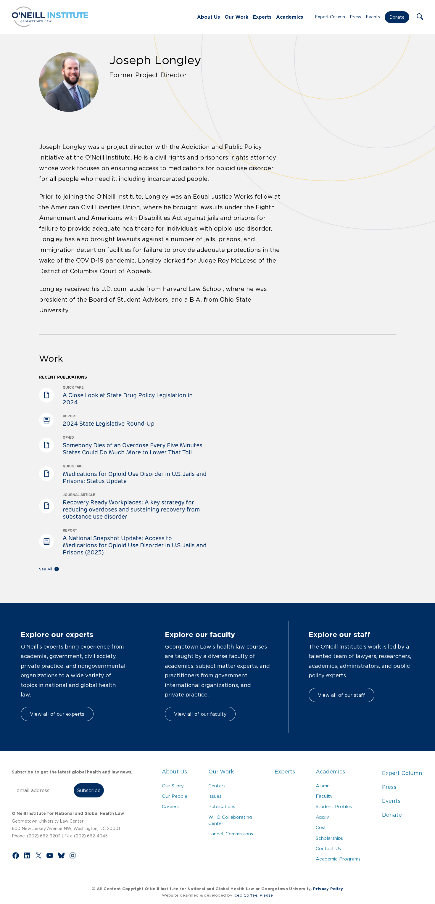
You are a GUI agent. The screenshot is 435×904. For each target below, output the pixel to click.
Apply (322, 817)
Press (355, 17)
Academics (289, 17)
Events (373, 17)
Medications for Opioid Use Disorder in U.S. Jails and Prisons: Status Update (135, 477)
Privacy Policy (328, 889)
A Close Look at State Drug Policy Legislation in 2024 (128, 398)
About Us (208, 17)
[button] (420, 17)
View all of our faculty (200, 714)
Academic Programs (338, 858)
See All (45, 569)
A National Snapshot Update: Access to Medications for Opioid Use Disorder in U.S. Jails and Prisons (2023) (135, 545)
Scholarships (329, 838)
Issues (214, 796)
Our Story (173, 785)
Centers (216, 785)
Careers (170, 806)
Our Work (236, 17)
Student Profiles (334, 806)
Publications (221, 806)
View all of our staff (341, 695)
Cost (321, 827)
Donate (397, 17)
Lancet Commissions (230, 833)
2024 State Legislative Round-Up (108, 423)
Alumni (323, 785)
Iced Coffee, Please (253, 895)
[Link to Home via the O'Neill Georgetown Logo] (50, 25)
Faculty (324, 796)
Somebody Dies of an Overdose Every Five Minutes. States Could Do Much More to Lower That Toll (133, 448)
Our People (174, 796)
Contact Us (328, 848)
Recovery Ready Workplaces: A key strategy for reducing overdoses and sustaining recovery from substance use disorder (131, 509)
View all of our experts (57, 714)
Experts (262, 17)
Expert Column (330, 17)
